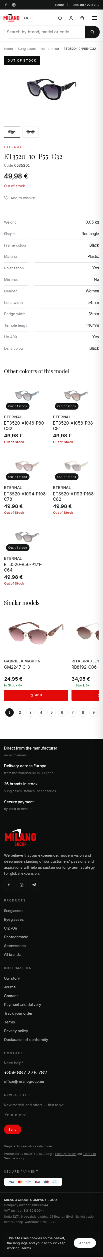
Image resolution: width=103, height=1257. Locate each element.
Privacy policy (16, 1030)
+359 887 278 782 (85, 5)
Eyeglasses (14, 919)
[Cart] (82, 18)
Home (59, 5)
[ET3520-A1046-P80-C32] (27, 412)
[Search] (92, 32)
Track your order (18, 1013)
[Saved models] (60, 18)
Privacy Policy (65, 1154)
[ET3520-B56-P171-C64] (27, 553)
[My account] (71, 18)
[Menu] (94, 18)
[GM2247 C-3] (36, 656)
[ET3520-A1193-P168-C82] (76, 482)
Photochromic (16, 937)
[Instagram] (21, 885)
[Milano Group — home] (11, 18)
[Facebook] (9, 885)
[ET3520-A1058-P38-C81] (76, 412)
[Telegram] (34, 885)
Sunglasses (27, 49)
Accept (84, 1243)
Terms (26, 1248)
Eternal (13, 147)
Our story (12, 978)
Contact (11, 995)
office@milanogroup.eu (24, 1081)
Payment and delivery (22, 1004)
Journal (10, 987)
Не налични (49, 49)
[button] (20, 198)
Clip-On (10, 928)
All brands (12, 954)
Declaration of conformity (26, 1039)
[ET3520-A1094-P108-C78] (27, 482)
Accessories (15, 945)
